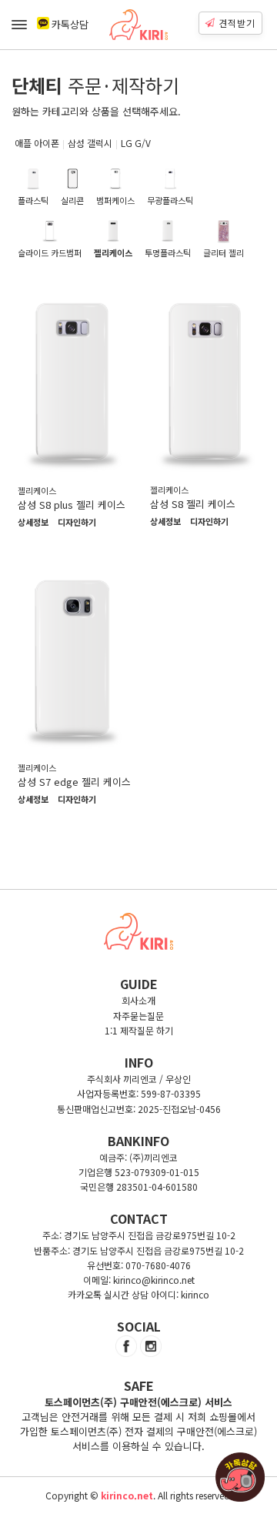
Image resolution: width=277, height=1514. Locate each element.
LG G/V (136, 142)
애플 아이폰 (37, 142)
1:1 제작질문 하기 (139, 1030)
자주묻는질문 (138, 1015)
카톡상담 (70, 24)
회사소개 (138, 1000)
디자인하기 (77, 522)
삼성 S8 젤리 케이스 (192, 503)
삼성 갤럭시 (90, 142)
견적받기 (237, 22)
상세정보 (33, 522)
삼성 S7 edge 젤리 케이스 (74, 781)
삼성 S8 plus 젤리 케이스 (71, 504)
